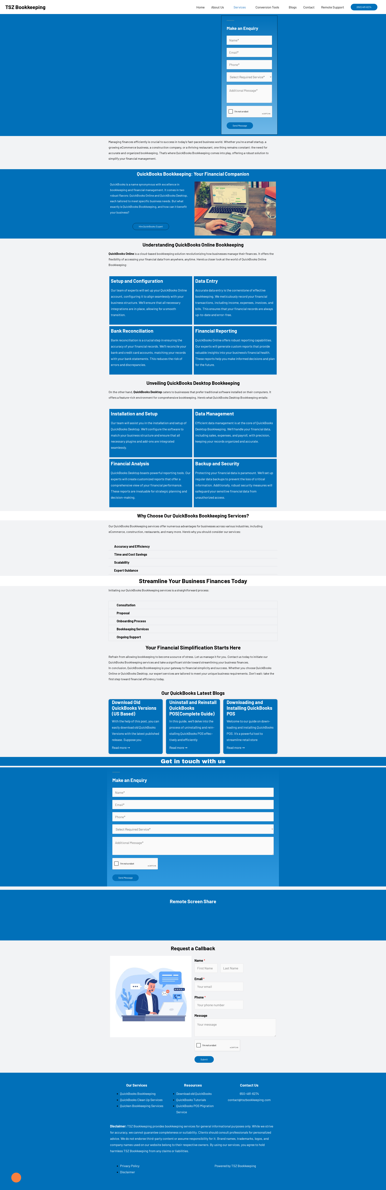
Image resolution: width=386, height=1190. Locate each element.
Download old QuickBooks (194, 1093)
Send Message (240, 125)
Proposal (123, 613)
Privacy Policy (129, 1166)
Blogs (293, 7)
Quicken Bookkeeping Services (141, 1106)
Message (201, 1015)
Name (200, 960)
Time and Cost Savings (130, 554)
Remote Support (332, 7)
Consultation (126, 605)
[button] (364, 7)
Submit (204, 1059)
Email (199, 979)
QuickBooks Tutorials (191, 1100)
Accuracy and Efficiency (132, 546)
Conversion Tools (267, 7)
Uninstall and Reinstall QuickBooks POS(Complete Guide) (193, 707)
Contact (309, 7)
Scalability (121, 562)
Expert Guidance (126, 570)
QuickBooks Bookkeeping (138, 1093)
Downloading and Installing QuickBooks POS (249, 707)
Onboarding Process (131, 621)
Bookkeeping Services (133, 629)
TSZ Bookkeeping (25, 7)
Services (240, 7)
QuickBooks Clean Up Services (141, 1100)
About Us (217, 7)
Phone (200, 997)
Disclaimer (127, 1172)
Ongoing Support (129, 637)
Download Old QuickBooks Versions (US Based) (134, 707)
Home (200, 7)
